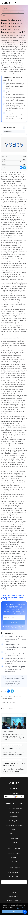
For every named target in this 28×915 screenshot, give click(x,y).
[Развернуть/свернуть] (24, 127)
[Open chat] (25, 912)
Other (4, 15)
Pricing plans (14, 838)
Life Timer (14, 861)
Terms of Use (17, 907)
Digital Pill (14, 857)
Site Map (14, 892)
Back (5, 8)
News (14, 829)
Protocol (14, 833)
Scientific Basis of (14, 825)
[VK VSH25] (11, 788)
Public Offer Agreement (14, 900)
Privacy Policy (18, 627)
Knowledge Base (14, 821)
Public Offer (17, 909)
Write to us (14, 882)
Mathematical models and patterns (13, 12)
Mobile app (14, 816)
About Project (14, 803)
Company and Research (14, 808)
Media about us (14, 812)
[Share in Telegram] (12, 691)
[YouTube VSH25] (17, 788)
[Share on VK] (8, 691)
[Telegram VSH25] (14, 788)
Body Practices (14, 876)
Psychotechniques (14, 872)
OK (14, 911)
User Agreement (14, 896)
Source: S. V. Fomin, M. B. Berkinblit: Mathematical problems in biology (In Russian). (13, 597)
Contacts (14, 842)
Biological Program (14, 853)
